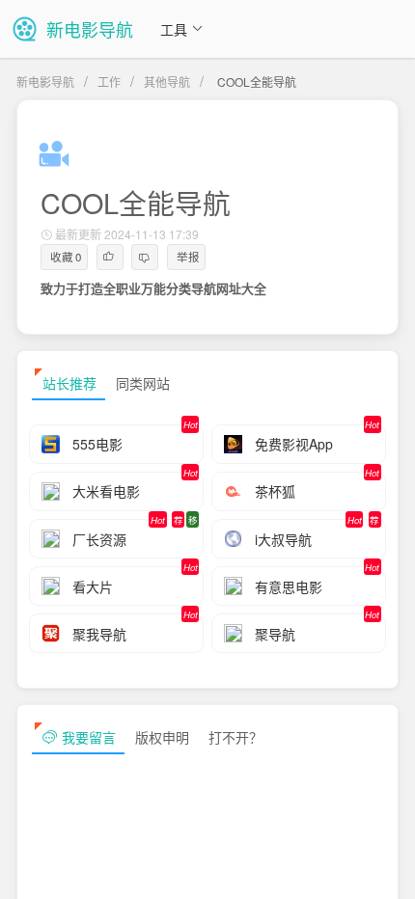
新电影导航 (45, 81)
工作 (109, 81)
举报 (188, 256)
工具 (173, 29)
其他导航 (167, 81)
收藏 (66, 256)
